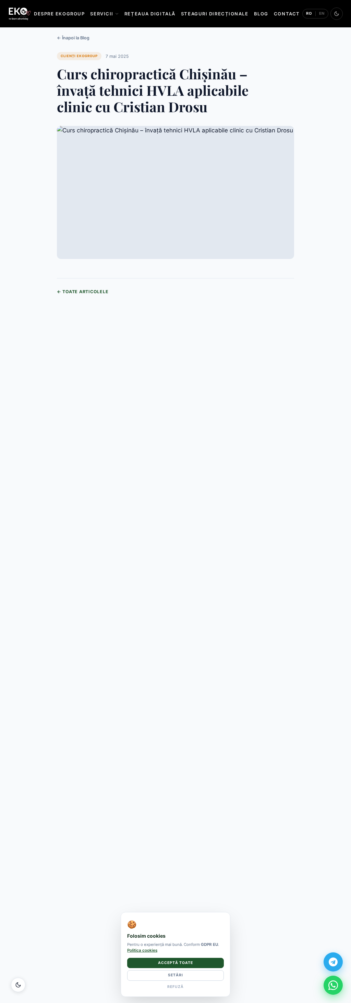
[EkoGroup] (19, 14)
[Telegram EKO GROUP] (333, 962)
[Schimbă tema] (336, 14)
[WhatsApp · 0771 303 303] (333, 985)
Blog (261, 13)
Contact (287, 13)
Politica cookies (142, 950)
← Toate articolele (82, 291)
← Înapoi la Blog (73, 37)
